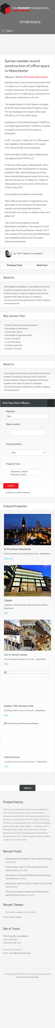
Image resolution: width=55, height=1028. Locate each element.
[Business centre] (27, 471)
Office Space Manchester (35, 77)
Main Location (13, 424)
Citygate (8, 600)
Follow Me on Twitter (12, 917)
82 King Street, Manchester (17, 549)
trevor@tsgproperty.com (20, 953)
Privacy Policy (33, 977)
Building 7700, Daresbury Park (18, 706)
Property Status (14, 444)
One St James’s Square (15, 654)
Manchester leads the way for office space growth (29, 883)
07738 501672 (30, 22)
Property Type (13, 464)
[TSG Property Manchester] (24, 9)
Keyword (10, 411)
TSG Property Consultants (30, 253)
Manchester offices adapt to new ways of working (29, 859)
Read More (45, 554)
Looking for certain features (17, 492)
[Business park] (27, 474)
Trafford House (12, 757)
